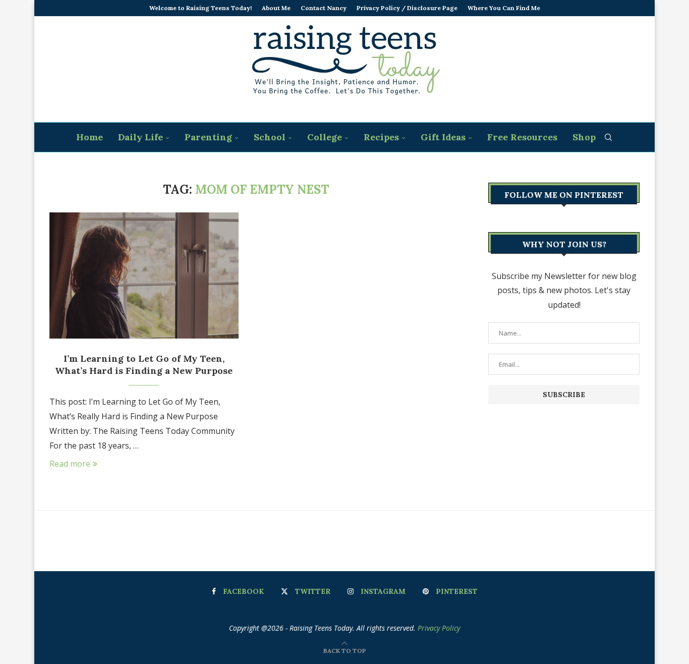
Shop (584, 137)
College (324, 137)
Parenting (208, 137)
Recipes (381, 137)
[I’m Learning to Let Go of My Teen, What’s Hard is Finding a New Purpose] (144, 275)
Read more (69, 463)
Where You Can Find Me (504, 8)
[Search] (608, 137)
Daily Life (140, 137)
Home (89, 137)
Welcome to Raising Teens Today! (200, 8)
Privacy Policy (439, 628)
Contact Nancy (324, 8)
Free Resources (522, 137)
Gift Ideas (443, 137)
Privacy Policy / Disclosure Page (407, 8)
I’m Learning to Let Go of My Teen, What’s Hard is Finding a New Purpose (144, 364)
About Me (276, 8)
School (269, 137)
